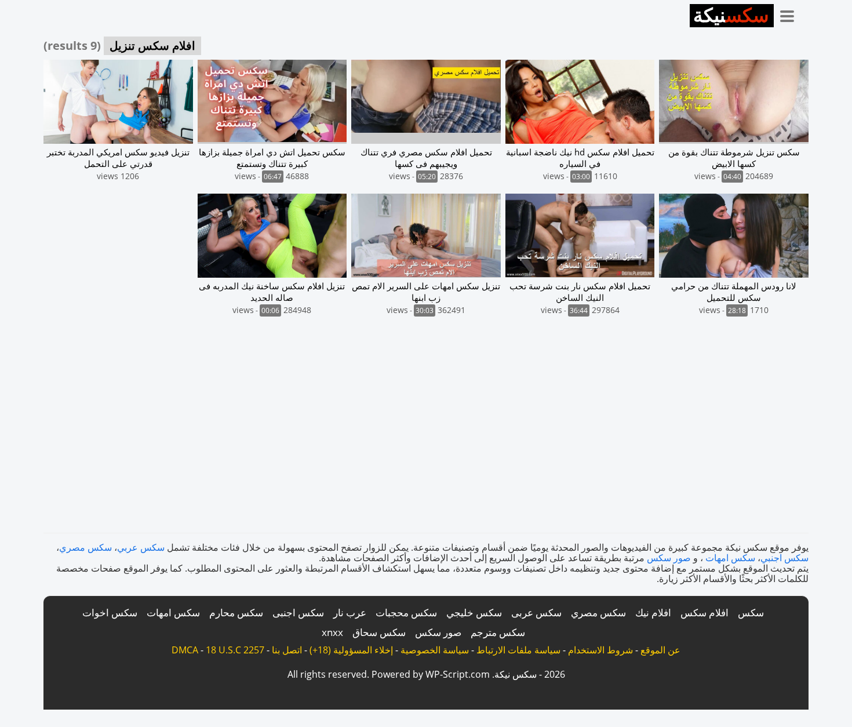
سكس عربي (141, 547)
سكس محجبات (406, 612)
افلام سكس (704, 612)
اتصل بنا (287, 650)
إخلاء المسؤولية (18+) (351, 650)
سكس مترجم (498, 632)
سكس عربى (536, 612)
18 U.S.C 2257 (235, 650)
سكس (751, 612)
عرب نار (349, 612)
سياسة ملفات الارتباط (518, 650)
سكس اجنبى (298, 612)
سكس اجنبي (784, 557)
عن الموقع (660, 650)
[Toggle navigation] (791, 14)
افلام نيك (653, 612)
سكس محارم (236, 612)
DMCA (185, 650)
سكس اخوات (109, 612)
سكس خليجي (474, 612)
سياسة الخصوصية (434, 650)
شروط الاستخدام (600, 650)
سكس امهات (730, 557)
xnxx (332, 632)
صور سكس (669, 557)
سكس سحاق (379, 632)
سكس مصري (85, 547)
